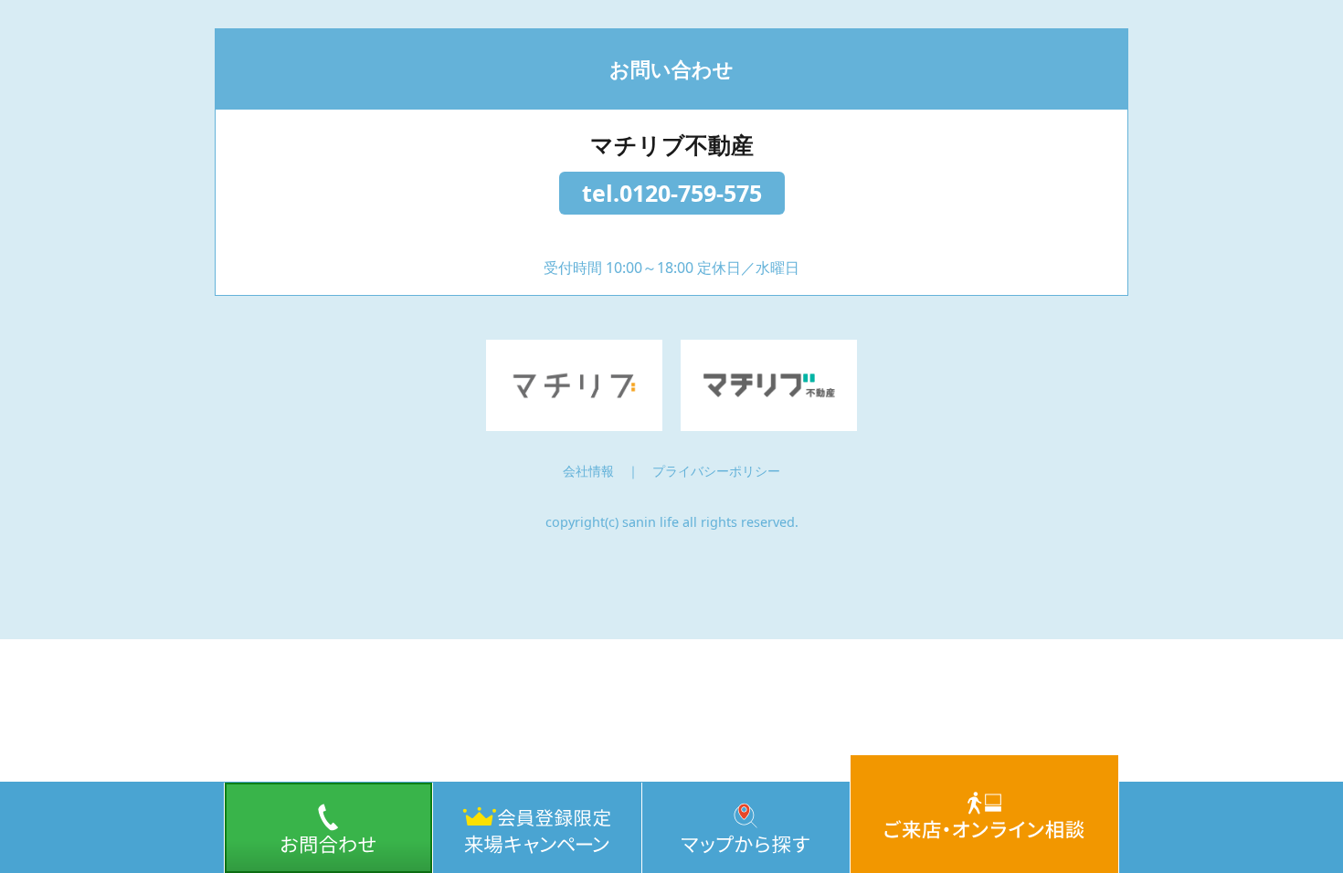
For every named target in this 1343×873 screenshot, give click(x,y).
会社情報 (588, 470)
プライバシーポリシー (716, 470)
